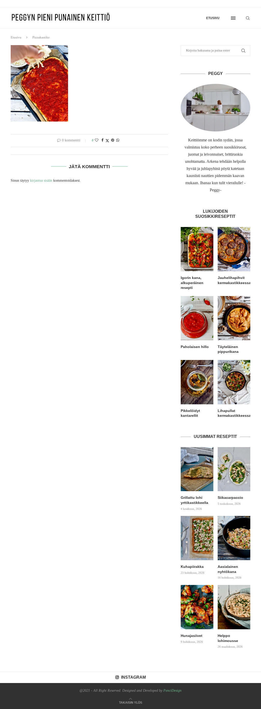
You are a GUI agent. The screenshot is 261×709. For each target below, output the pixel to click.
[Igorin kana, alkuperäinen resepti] (197, 249)
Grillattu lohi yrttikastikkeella (194, 500)
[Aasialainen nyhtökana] (234, 538)
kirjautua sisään (41, 180)
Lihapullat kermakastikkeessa (234, 413)
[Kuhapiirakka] (197, 538)
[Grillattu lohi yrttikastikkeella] (197, 469)
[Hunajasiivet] (197, 607)
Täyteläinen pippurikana (228, 349)
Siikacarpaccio (230, 498)
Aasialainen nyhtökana (228, 569)
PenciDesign (172, 690)
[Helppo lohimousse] (234, 607)
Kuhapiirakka (192, 567)
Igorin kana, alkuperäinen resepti (192, 283)
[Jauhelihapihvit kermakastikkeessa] (234, 249)
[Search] (247, 18)
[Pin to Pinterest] (112, 140)
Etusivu (212, 18)
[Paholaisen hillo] (197, 318)
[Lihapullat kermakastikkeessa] (234, 382)
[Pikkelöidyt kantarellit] (197, 382)
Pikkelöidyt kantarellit (190, 413)
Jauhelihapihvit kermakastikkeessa (234, 280)
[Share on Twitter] (107, 140)
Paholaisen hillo (195, 347)
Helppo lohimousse (228, 638)
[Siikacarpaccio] (234, 469)
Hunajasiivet (191, 636)
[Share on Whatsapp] (117, 140)
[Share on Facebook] (102, 140)
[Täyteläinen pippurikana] (234, 318)
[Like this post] (96, 140)
